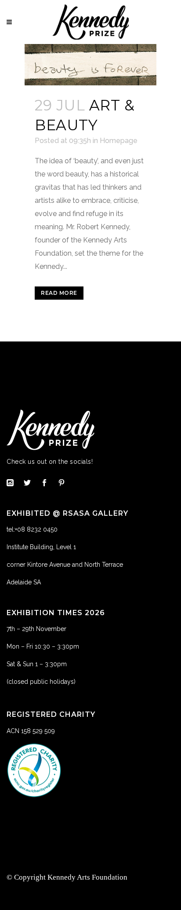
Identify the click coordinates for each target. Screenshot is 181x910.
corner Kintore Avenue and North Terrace (65, 564)
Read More (59, 293)
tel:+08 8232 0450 (32, 529)
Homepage (119, 140)
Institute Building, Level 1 (41, 546)
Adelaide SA (24, 582)
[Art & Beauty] (90, 64)
